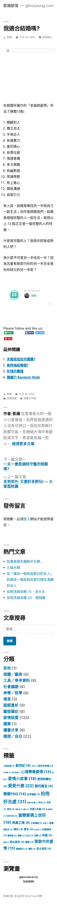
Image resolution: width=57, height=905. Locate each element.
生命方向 (11, 816)
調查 (6, 842)
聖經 (21, 835)
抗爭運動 (33, 794)
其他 (7, 668)
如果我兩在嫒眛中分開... (25, 561)
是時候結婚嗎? (18, 365)
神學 (46, 823)
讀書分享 (11, 730)
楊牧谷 (19, 809)
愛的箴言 (44, 786)
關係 (29, 842)
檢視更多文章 (23, 444)
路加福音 (17, 841)
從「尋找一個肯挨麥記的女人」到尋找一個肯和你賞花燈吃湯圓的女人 (30, 580)
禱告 (18, 829)
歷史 (26, 809)
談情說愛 (12, 398)
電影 (32, 849)
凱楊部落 (10, 5)
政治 (42, 802)
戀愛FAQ (14, 794)
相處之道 (21, 823)
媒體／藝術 (12, 674)
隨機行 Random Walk (23, 377)
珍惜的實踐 (15, 371)
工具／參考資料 (16, 680)
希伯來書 (15, 773)
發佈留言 (47, 37)
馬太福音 (43, 848)
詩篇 (47, 835)
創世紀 (23, 765)
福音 (7, 699)
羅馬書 (12, 835)
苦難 (37, 835)
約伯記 (37, 830)
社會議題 (11, 686)
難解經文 (22, 849)
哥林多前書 (45, 765)
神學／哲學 (12, 693)
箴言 (28, 829)
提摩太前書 (32, 803)
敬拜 (11, 809)
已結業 (7, 773)
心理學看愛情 (36, 772)
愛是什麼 (21, 785)
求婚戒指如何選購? (21, 359)
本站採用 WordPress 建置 (28, 896)
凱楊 (9, 37)
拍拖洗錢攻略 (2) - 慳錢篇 (26, 598)
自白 (29, 835)
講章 (7, 724)
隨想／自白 (12, 736)
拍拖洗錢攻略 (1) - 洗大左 (26, 592)
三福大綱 (13, 568)
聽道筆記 (11, 711)
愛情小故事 (22, 778)
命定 (34, 766)
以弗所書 (9, 766)
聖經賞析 (11, 705)
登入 (26, 519)
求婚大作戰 (30, 398)
